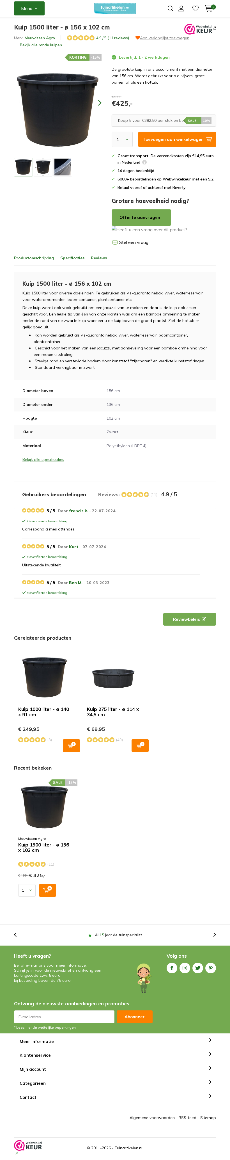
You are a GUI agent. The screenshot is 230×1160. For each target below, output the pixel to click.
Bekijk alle (41, 44)
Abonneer (135, 1016)
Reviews (99, 257)
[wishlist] (195, 8)
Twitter (197, 968)
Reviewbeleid (187, 619)
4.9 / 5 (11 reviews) (112, 38)
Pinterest (210, 968)
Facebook (172, 968)
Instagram (185, 968)
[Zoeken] (170, 8)
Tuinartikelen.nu (129, 1147)
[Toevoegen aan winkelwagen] (47, 890)
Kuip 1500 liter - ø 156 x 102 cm (43, 847)
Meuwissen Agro (40, 37)
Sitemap (208, 1117)
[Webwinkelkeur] (214, 27)
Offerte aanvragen (139, 217)
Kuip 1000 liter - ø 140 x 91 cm (43, 711)
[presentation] (95, 103)
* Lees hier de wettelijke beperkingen (45, 1027)
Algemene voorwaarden (152, 1117)
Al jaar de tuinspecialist (118, 934)
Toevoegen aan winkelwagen (71, 745)
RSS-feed (187, 1117)
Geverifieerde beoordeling (46, 521)
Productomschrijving (34, 257)
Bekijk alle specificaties (43, 459)
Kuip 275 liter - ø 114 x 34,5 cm (113, 711)
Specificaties (72, 257)
